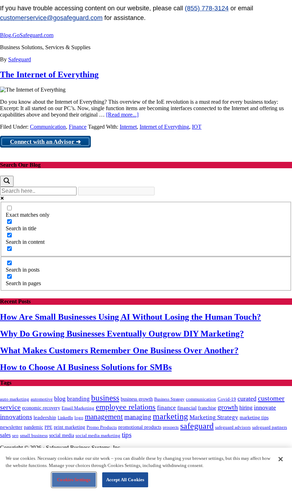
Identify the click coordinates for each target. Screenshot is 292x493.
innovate (265, 407)
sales (5, 435)
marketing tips (254, 417)
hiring (245, 407)
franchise (207, 408)
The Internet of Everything (49, 74)
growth (228, 407)
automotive (42, 399)
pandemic (33, 427)
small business (34, 435)
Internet (128, 127)
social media (61, 435)
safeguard (197, 426)
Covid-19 (227, 399)
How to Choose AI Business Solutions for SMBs (86, 367)
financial (187, 408)
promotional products (139, 427)
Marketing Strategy (213, 417)
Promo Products (102, 427)
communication (201, 399)
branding (78, 398)
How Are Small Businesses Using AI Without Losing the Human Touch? (130, 317)
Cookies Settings (73, 479)
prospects (171, 427)
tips (126, 434)
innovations (16, 417)
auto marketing (14, 399)
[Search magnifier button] (7, 181)
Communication (48, 127)
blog (60, 398)
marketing (170, 416)
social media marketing (97, 435)
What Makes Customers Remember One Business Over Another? (119, 350)
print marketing (69, 427)
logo (78, 417)
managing (137, 417)
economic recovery (41, 408)
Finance (78, 127)
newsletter (11, 427)
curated (247, 398)
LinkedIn (65, 417)
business (105, 398)
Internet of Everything (164, 127)
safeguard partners (269, 427)
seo (15, 435)
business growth (137, 399)
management (104, 417)
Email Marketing (78, 408)
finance (166, 407)
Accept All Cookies (125, 479)
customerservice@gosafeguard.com (51, 17)
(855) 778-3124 (207, 8)
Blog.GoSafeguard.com (26, 35)
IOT (197, 127)
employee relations (126, 407)
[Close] (280, 459)
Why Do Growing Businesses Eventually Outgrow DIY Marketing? (122, 333)
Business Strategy (169, 399)
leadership (44, 417)
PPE (48, 427)
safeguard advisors (233, 427)
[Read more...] (122, 115)
